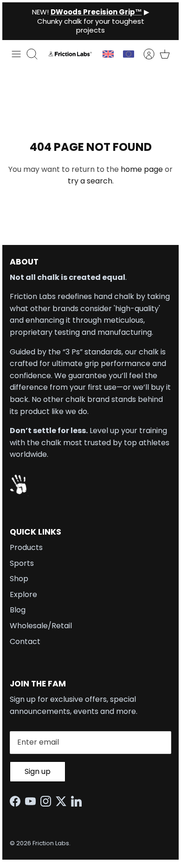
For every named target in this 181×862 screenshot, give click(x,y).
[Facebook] (17, 801)
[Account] (144, 54)
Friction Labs (50, 843)
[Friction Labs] (70, 54)
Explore (23, 594)
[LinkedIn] (78, 801)
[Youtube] (32, 801)
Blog (18, 609)
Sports (22, 563)
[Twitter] (63, 801)
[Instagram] (48, 801)
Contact (25, 641)
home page (142, 169)
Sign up (38, 771)
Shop (19, 578)
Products (26, 547)
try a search (90, 181)
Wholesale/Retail (41, 625)
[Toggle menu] (16, 54)
